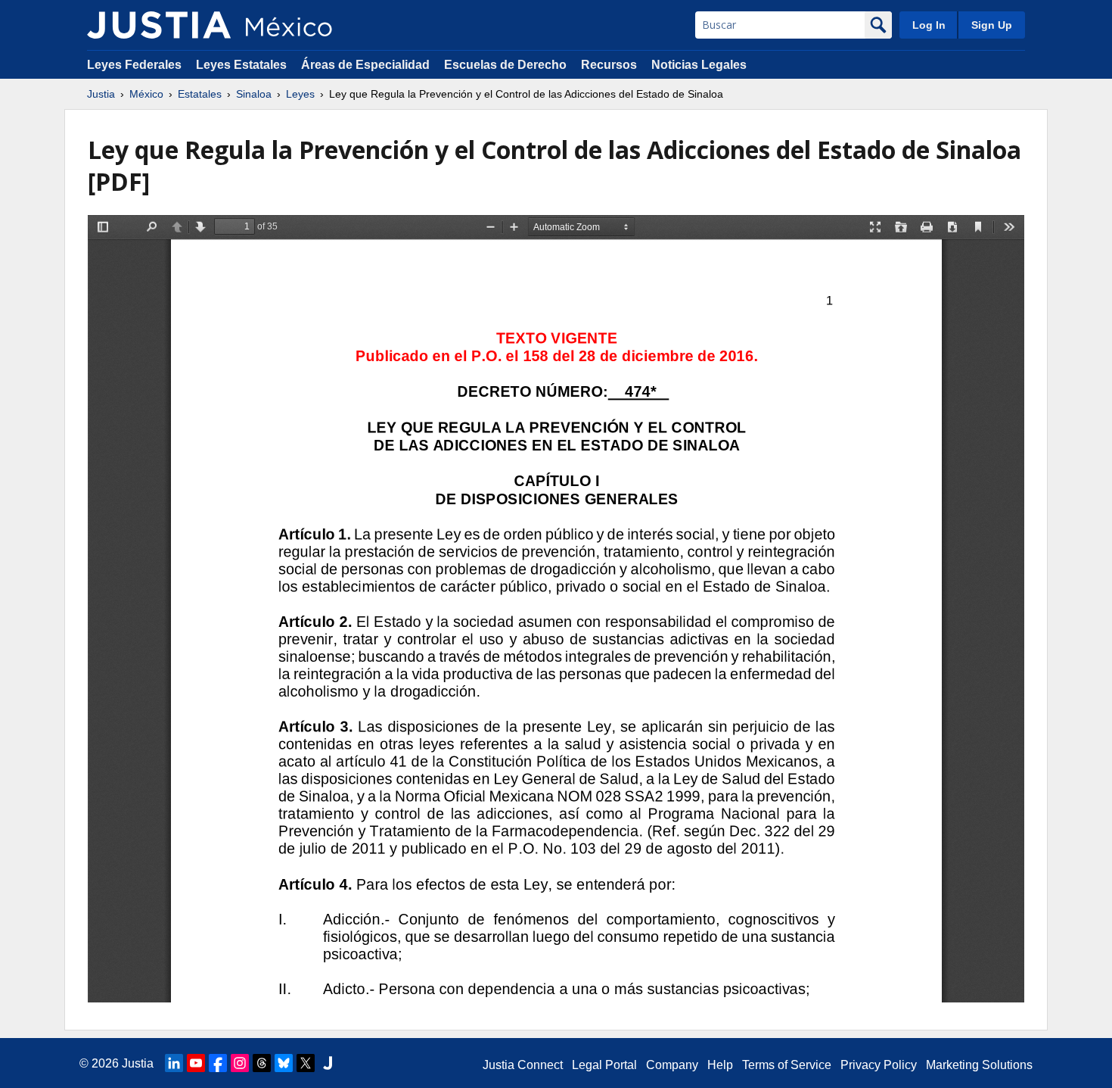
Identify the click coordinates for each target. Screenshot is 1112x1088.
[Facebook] (218, 1063)
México (146, 94)
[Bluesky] (284, 1063)
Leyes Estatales (241, 64)
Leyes (300, 94)
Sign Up (991, 25)
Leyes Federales (134, 64)
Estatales (200, 94)
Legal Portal (604, 1064)
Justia (101, 94)
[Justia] (159, 25)
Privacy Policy (878, 1064)
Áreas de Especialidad (365, 64)
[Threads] (262, 1063)
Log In (929, 25)
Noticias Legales (699, 64)
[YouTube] (196, 1063)
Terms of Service (786, 1064)
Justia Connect (523, 1064)
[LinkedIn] (174, 1063)
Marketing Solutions (979, 1064)
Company (672, 1064)
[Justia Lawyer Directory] (327, 1063)
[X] (306, 1063)
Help (720, 1064)
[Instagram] (240, 1063)
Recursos (609, 64)
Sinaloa (254, 94)
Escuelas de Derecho (505, 64)
